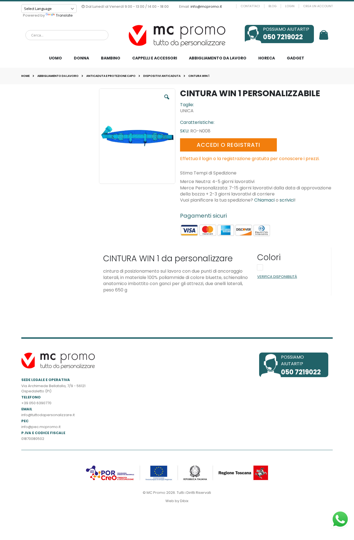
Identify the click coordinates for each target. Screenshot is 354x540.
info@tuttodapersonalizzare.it (48, 415)
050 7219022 (283, 36)
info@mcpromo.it (206, 6)
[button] (168, 100)
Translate (64, 15)
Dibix (184, 501)
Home (25, 76)
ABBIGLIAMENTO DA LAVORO (58, 76)
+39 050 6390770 (36, 403)
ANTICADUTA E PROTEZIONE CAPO (111, 76)
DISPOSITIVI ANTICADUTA (162, 76)
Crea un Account (318, 6)
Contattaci (250, 6)
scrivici (287, 200)
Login (290, 6)
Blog (273, 6)
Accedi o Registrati (228, 145)
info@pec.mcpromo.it (41, 426)
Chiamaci (264, 200)
